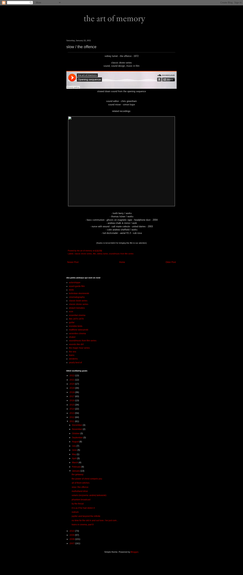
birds (71, 290)
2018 (72, 392)
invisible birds (75, 326)
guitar (72, 322)
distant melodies (77, 308)
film (94, 254)
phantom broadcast (81, 499)
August (75, 441)
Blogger (134, 552)
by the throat (78, 503)
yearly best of (75, 362)
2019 (72, 388)
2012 (72, 417)
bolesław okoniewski (79, 293)
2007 (72, 543)
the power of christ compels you (87, 479)
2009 (72, 535)
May (74, 454)
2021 (72, 380)
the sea (72, 351)
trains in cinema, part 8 (83, 524)
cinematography (77, 297)
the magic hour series (79, 348)
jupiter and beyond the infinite (86, 516)
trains (71, 355)
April (74, 458)
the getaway (77, 474)
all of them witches (80, 483)
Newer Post (72, 262)
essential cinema (77, 315)
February (76, 467)
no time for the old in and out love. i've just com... (95, 520)
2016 (72, 400)
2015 (72, 405)
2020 (72, 384)
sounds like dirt (76, 344)
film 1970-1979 (76, 319)
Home (122, 262)
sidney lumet (102, 254)
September (77, 437)
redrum (75, 512)
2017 (72, 396)
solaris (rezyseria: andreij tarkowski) (89, 495)
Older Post (171, 262)
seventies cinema (77, 333)
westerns (73, 359)
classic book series (78, 300)
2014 (72, 409)
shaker (72, 337)
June (74, 450)
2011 (72, 421)
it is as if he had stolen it (83, 508)
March (75, 462)
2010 (72, 531)
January (76, 471)
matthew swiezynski (78, 329)
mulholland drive (80, 491)
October (76, 433)
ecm (71, 311)
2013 (72, 413)
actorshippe (74, 282)
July (74, 446)
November (77, 429)
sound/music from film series (121, 254)
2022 (72, 375)
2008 (72, 539)
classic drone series (83, 254)
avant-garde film (77, 286)
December (77, 425)
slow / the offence (80, 487)
